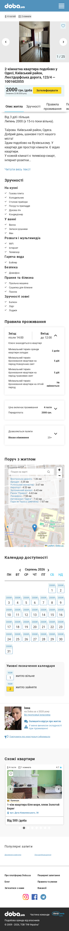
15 (52, 615)
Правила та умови (47, 881)
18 (17, 627)
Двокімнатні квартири (13, 855)
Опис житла (14, 106)
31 (9, 651)
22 (52, 627)
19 (26, 627)
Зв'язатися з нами (14, 888)
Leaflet (50, 545)
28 (43, 639)
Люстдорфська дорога (42, 855)
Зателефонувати (47, 90)
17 (9, 627)
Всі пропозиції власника (37, 714)
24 (9, 639)
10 (9, 615)
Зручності (33, 106)
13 (35, 615)
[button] (34, 528)
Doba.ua (59, 545)
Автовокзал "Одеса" (21, 499)
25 (17, 639)
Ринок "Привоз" (18, 493)
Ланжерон (16, 496)
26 (26, 639)
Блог (7, 881)
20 (35, 627)
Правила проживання (53, 106)
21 (43, 627)
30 (60, 639)
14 (43, 615)
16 (60, 615)
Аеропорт (15, 487)
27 (35, 639)
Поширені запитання (49, 875)
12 (26, 615)
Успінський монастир (22, 484)
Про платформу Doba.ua (18, 875)
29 (52, 639)
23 (60, 627)
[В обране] (63, 26)
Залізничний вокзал (21, 490)
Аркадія (14, 482)
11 (17, 615)
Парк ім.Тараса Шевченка (24, 501)
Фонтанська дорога (21, 479)
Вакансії (42, 888)
